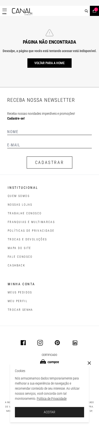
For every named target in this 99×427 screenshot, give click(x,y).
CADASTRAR (49, 162)
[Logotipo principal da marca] (22, 11)
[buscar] (86, 11)
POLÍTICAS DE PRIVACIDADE (31, 230)
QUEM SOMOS (19, 196)
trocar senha (20, 310)
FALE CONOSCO (20, 256)
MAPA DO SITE (19, 248)
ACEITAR (49, 412)
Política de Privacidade (52, 398)
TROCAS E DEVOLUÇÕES (27, 239)
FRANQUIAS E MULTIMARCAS (31, 222)
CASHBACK (16, 265)
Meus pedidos (20, 292)
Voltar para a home (49, 63)
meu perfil (18, 301)
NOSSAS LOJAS (20, 204)
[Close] (89, 363)
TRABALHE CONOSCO (25, 213)
